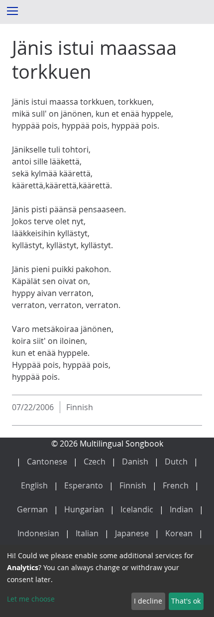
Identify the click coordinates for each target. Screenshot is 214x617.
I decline (148, 601)
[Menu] (12, 10)
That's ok (186, 601)
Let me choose (31, 599)
